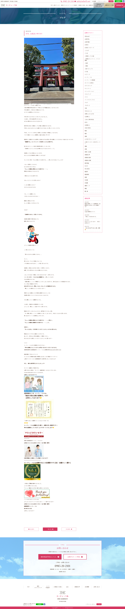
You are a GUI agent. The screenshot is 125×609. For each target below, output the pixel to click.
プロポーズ (87, 105)
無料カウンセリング (65, 5)
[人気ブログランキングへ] (37, 493)
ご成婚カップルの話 (89, 56)
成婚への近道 (88, 152)
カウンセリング (88, 85)
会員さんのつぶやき (89, 114)
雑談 (86, 188)
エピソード (87, 74)
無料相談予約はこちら (48, 557)
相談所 (86, 171)
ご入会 (86, 53)
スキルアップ (88, 94)
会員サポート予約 (73, 557)
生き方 (86, 166)
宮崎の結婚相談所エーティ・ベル (32, 440)
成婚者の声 (91, 5)
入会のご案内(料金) (89, 119)
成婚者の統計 (88, 157)
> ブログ (111, 1)
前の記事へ (32, 529)
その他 (86, 71)
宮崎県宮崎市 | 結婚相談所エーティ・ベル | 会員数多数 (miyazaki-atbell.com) (42, 350)
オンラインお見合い (89, 83)
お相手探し (87, 39)
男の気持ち (87, 169)
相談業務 (87, 174)
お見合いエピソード (89, 47)
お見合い (87, 45)
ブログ (86, 102)
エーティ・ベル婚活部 (90, 80)
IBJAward (87, 36)
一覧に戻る (49, 529)
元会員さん (87, 116)
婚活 (86, 130)
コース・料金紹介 (73, 5)
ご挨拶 (86, 63)
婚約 (86, 133)
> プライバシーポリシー (102, 1)
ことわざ (87, 50)
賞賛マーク (87, 185)
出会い (86, 122)
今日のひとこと (88, 111)
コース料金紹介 (48, 587)
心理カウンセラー (57, 5)
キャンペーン (88, 88)
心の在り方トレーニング (90, 139)
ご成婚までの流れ (81, 5)
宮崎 (86, 136)
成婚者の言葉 (88, 160)
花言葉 (86, 180)
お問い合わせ (97, 587)
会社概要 (87, 587)
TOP (52, 5)
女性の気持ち (88, 128)
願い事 (86, 191)
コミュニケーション (89, 91)
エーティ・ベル (29, 463)
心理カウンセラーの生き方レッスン (92, 142)
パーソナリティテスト (90, 99)
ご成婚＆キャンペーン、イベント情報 (92, 59)
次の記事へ (68, 529)
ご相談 (86, 66)
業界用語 (87, 163)
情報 (86, 146)
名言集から (87, 125)
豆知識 (86, 183)
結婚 (86, 177)
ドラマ (86, 97)
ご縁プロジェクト (89, 69)
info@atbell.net (83, 1)
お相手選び (87, 42)
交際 (86, 108)
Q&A (87, 5)
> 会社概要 (94, 1)
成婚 (86, 149)
